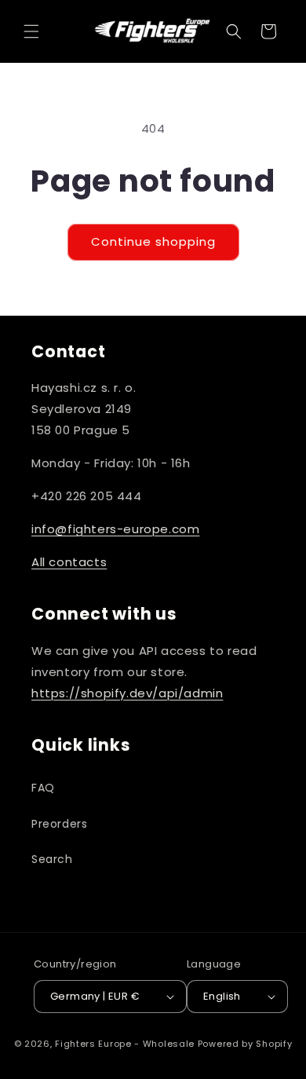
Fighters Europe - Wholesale (125, 1043)
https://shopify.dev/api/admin (127, 693)
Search (52, 859)
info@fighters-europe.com (115, 529)
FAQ (43, 788)
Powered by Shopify (245, 1043)
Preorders (59, 824)
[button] (31, 31)
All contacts (69, 562)
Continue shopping (153, 241)
